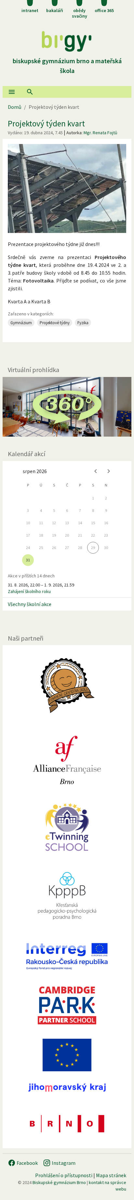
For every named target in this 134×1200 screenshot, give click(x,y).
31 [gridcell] (28, 559)
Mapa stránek (111, 1175)
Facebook (27, 1163)
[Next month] (108, 471)
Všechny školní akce (29, 604)
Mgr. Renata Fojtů (100, 133)
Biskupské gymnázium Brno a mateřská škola (67, 66)
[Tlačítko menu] (12, 92)
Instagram (63, 1163)
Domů (14, 107)
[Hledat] (30, 92)
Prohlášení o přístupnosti (63, 1175)
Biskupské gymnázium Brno (59, 1182)
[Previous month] (95, 471)
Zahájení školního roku (29, 591)
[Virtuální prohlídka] (67, 407)
